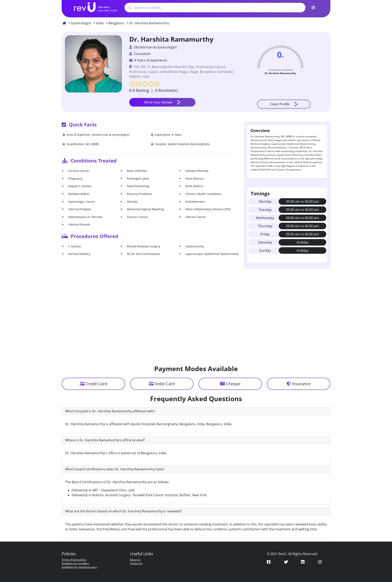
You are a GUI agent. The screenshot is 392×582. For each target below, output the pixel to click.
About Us (135, 559)
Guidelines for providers (75, 563)
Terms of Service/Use (74, 559)
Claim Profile (280, 104)
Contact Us (136, 563)
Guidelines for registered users (79, 567)
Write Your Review (158, 102)
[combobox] (215, 7)
